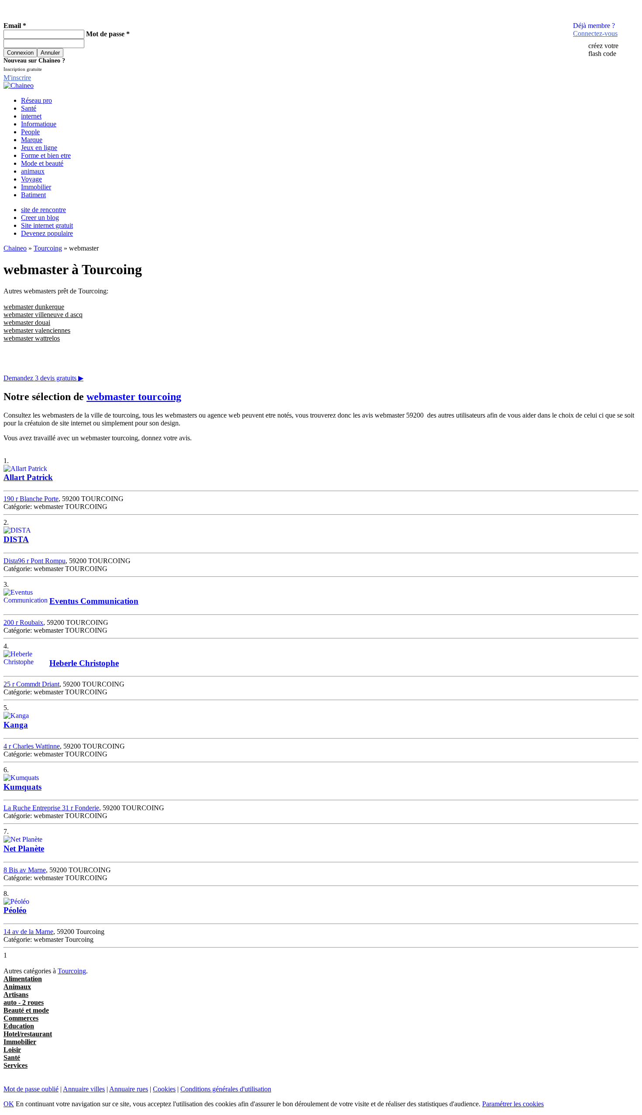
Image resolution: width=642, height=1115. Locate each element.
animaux (33, 171)
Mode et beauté (42, 163)
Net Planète (23, 848)
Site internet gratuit (47, 225)
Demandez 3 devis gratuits (43, 378)
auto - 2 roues (23, 1002)
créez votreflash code (603, 49)
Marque (31, 139)
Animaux (17, 986)
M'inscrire (17, 77)
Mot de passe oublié (31, 1089)
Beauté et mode (26, 1010)
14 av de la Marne (28, 931)
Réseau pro (36, 100)
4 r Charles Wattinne (31, 746)
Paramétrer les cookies (513, 1104)
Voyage (31, 179)
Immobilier (36, 187)
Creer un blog (40, 217)
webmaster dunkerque (33, 306)
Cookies (164, 1089)
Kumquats (22, 786)
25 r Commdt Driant (31, 684)
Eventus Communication (93, 601)
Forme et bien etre (46, 155)
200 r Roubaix (23, 622)
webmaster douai (26, 322)
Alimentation (22, 979)
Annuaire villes (84, 1089)
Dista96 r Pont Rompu (34, 560)
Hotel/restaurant (27, 1034)
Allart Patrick (28, 477)
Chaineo (15, 248)
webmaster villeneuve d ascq (43, 314)
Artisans (15, 994)
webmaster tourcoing (133, 396)
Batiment (33, 195)
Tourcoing (48, 248)
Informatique (38, 124)
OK (8, 1104)
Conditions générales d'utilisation (225, 1089)
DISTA (16, 539)
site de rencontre (43, 209)
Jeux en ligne (39, 147)
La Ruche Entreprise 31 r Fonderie (51, 808)
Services (15, 1065)
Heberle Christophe (84, 663)
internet (31, 116)
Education (18, 1026)
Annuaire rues (128, 1089)
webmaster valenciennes (36, 330)
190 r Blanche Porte (31, 498)
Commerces (20, 1018)
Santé (28, 108)
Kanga (15, 724)
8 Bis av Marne (24, 870)
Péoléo (15, 910)
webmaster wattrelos (31, 338)
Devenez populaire (47, 233)
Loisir (12, 1049)
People (30, 132)
